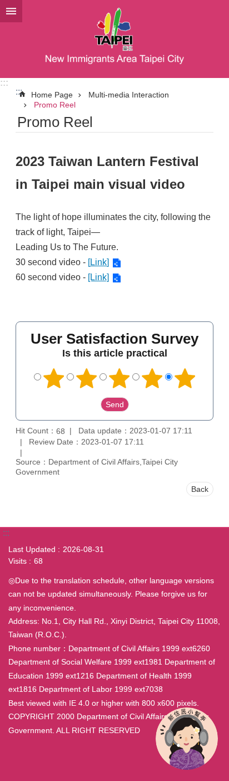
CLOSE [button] (11, 11)
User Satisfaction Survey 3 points (119, 378)
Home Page (52, 94)
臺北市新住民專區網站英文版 (114, 39)
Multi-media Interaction (128, 94)
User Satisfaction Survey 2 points (86, 378)
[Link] (98, 262)
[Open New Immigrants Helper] (187, 738)
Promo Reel (55, 104)
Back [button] (199, 489)
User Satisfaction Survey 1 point (53, 378)
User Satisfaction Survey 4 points (152, 378)
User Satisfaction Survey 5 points (185, 378)
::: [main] (19, 91)
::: (4, 82)
